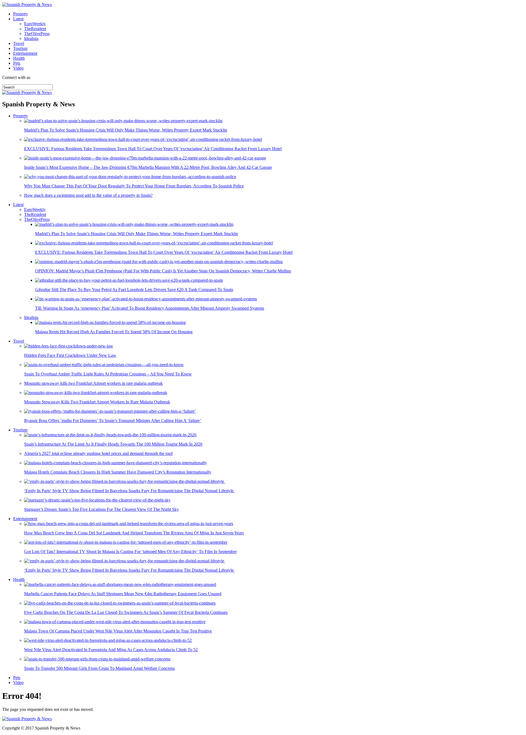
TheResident (35, 28)
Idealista (31, 38)
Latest (18, 18)
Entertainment (25, 53)
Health (19, 58)
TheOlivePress (37, 33)
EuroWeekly (35, 23)
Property (20, 14)
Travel (18, 43)
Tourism (20, 48)
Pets (16, 63)
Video (18, 68)
